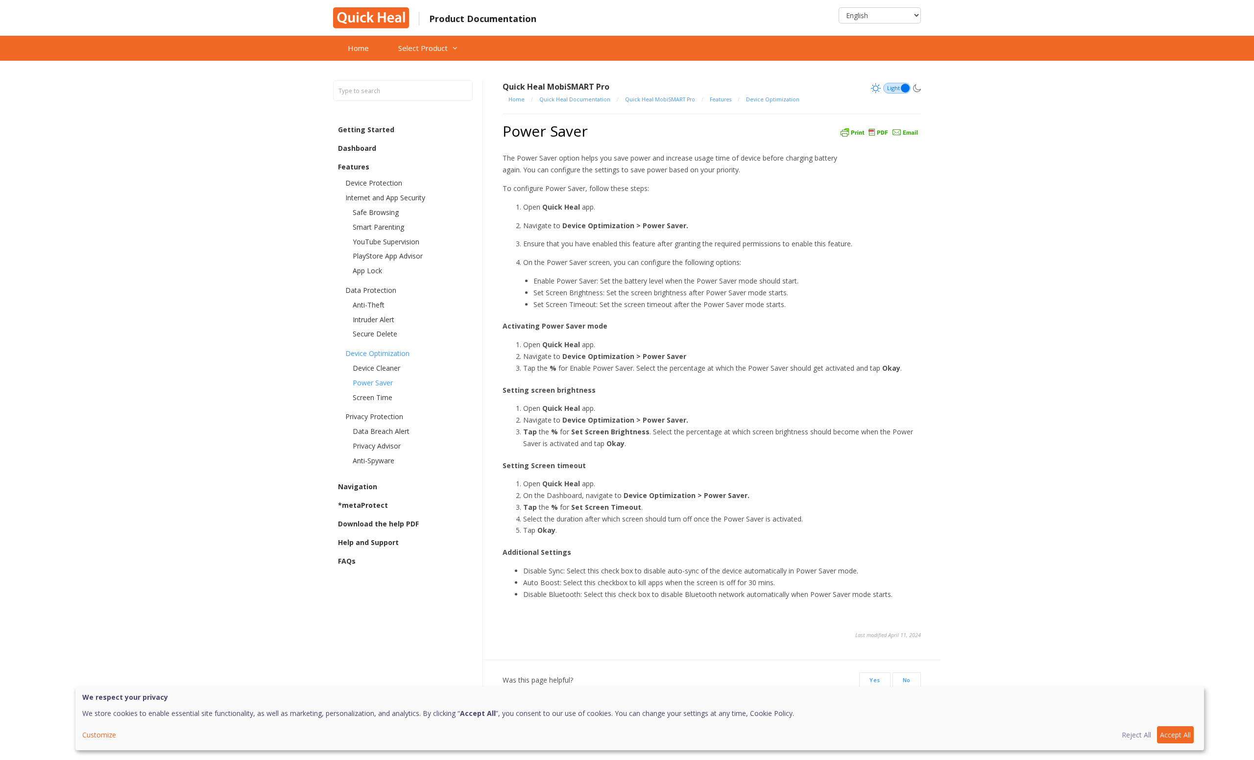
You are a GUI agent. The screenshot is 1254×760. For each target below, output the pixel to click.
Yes (874, 680)
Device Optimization (377, 353)
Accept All (1175, 734)
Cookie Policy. (772, 713)
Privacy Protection (374, 416)
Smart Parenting (378, 227)
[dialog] (639, 718)
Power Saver (373, 382)
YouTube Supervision (386, 241)
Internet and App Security (385, 197)
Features (353, 166)
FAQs (347, 561)
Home (358, 48)
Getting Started (366, 129)
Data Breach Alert (381, 431)
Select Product (423, 48)
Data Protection (370, 290)
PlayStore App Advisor (388, 256)
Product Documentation (482, 18)
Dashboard (357, 148)
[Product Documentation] (371, 17)
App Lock (367, 270)
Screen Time (372, 397)
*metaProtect (363, 505)
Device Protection (373, 183)
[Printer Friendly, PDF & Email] (879, 131)
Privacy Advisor (377, 446)
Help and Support (368, 542)
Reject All (1136, 734)
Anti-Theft (369, 304)
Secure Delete (375, 333)
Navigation (357, 486)
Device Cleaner (376, 368)
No (907, 680)
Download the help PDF (378, 523)
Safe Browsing (376, 212)
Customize (99, 734)
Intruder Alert (373, 319)
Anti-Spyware (373, 460)
